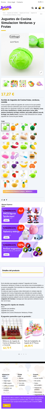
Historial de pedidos (38, 389)
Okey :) (6, 405)
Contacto (20, 2)
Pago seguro (7, 383)
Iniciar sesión (38, 378)
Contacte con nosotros (7, 389)
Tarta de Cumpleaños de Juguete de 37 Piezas (32, 342)
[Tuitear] (4, 200)
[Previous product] (40, 14)
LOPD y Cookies (8, 386)
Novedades (22, 381)
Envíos (3, 2)
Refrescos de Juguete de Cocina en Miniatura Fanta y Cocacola (11, 343)
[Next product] (41, 14)
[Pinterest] (6, 200)
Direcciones (38, 392)
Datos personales (37, 384)
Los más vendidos (22, 384)
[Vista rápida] (11, 338)
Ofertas (21, 378)
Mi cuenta (37, 381)
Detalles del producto (11, 270)
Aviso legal (11, 2)
